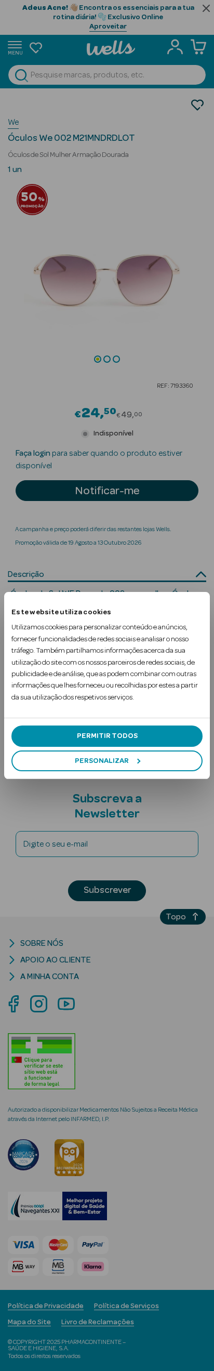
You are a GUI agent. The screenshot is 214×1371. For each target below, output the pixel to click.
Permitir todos (107, 736)
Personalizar (102, 760)
